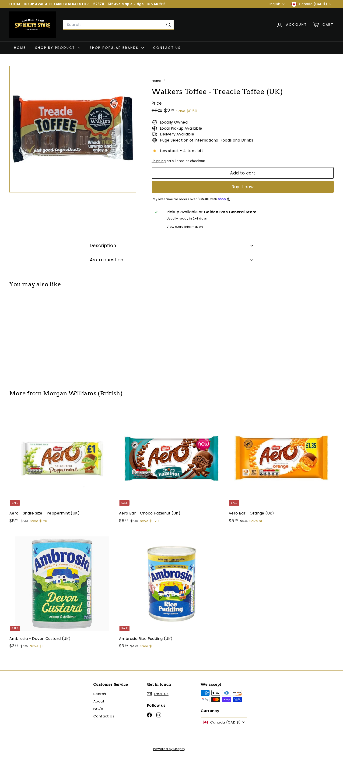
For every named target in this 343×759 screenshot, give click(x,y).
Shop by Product (56, 47)
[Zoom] (73, 129)
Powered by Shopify (169, 749)
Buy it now (242, 187)
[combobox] (118, 25)
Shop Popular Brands (115, 47)
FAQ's (98, 708)
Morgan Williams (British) (82, 393)
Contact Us (167, 47)
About (99, 701)
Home (20, 47)
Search (99, 693)
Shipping (159, 161)
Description (103, 245)
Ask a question (106, 260)
